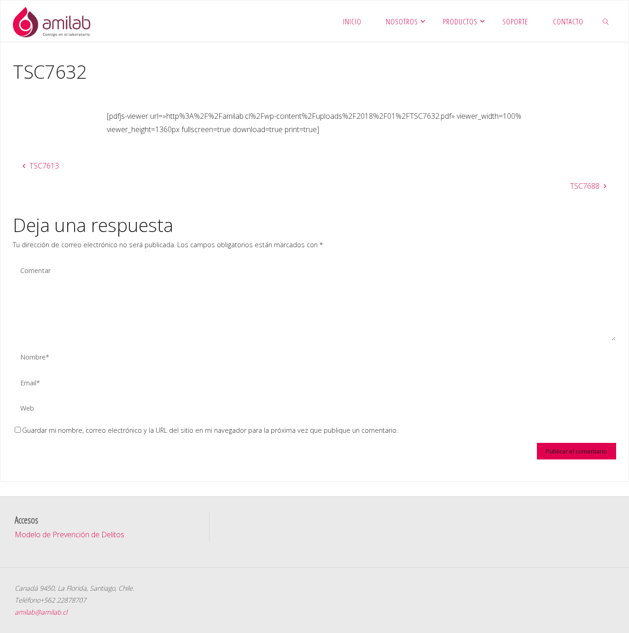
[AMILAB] (51, 21)
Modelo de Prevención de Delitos (69, 534)
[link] (606, 21)
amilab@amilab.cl (41, 612)
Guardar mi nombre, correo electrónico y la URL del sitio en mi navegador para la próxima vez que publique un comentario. (210, 430)
